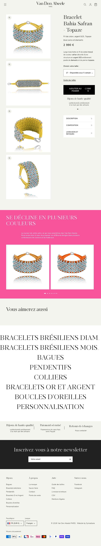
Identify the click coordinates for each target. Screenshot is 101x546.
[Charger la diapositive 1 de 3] (78, 109)
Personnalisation (50, 407)
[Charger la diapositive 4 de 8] (51, 293)
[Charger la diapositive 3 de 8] (49, 293)
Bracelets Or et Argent (50, 387)
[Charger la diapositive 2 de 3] (79, 109)
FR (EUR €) (15, 523)
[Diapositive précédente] (39, 293)
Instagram (78, 488)
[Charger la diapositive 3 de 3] (81, 109)
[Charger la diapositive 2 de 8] (47, 293)
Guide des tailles (69, 80)
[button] (5, 4)
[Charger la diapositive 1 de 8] (45, 293)
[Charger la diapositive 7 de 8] (57, 293)
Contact (32, 492)
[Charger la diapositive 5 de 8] (53, 293)
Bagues (50, 358)
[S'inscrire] (70, 459)
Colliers (50, 378)
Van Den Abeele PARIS (67, 523)
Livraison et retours (59, 492)
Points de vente (35, 495)
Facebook (78, 484)
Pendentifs (50, 368)
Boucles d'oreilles (50, 397)
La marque (33, 484)
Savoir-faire (33, 488)
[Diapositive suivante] (62, 293)
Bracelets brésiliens (13, 488)
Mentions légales (58, 499)
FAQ (53, 488)
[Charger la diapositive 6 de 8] (55, 293)
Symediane (90, 523)
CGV (53, 495)
